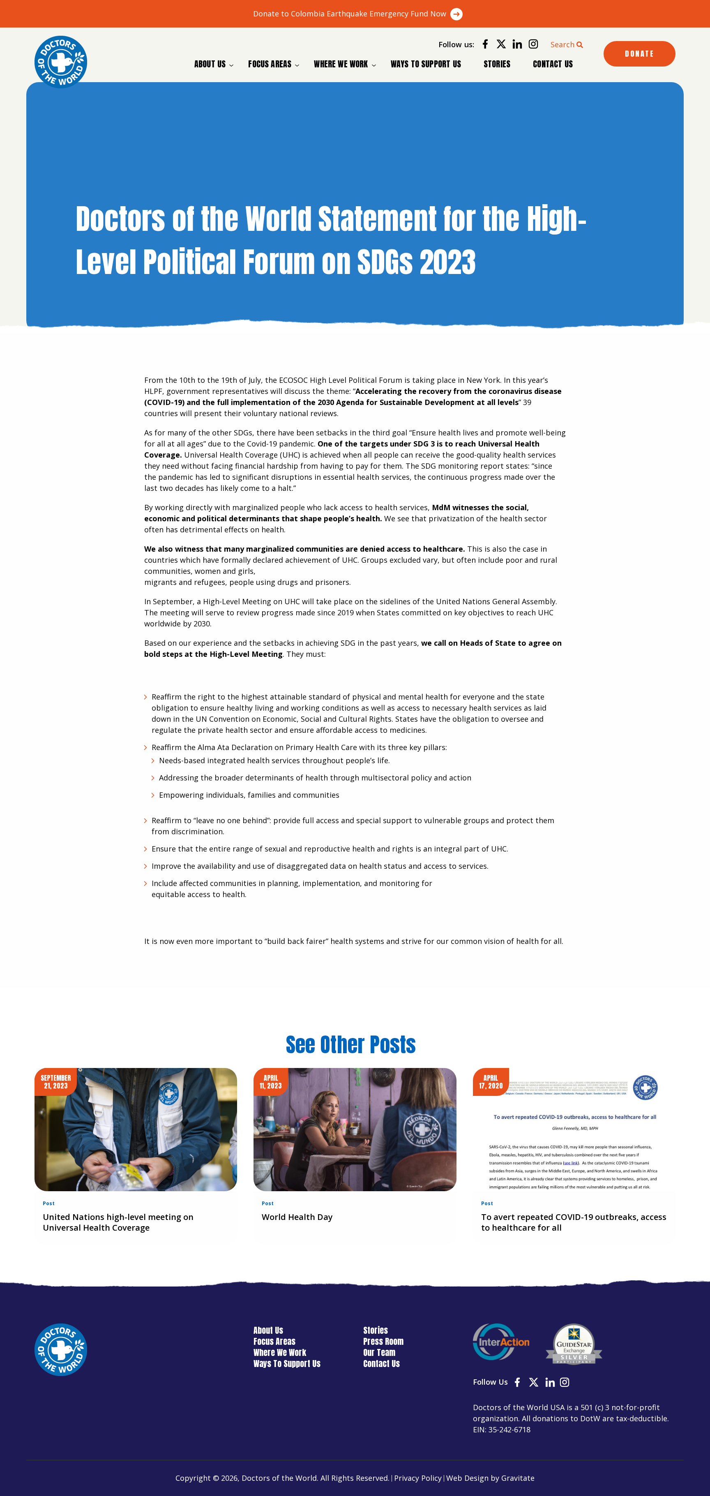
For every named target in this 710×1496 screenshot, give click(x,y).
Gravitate (518, 1478)
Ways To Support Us (426, 64)
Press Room (383, 1341)
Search (562, 44)
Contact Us (553, 64)
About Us (210, 64)
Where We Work (341, 64)
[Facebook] (482, 45)
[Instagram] (530, 45)
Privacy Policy (418, 1478)
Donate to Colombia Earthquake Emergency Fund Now (349, 13)
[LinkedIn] (514, 45)
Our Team (379, 1352)
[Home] (61, 62)
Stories (497, 64)
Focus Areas (269, 64)
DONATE (639, 53)
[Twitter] (498, 45)
